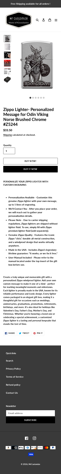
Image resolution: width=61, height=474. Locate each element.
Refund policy (13, 384)
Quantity (7, 145)
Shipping (7, 134)
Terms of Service (15, 376)
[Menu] (56, 19)
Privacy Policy (13, 368)
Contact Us (12, 392)
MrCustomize (34, 464)
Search (9, 360)
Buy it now (30, 169)
